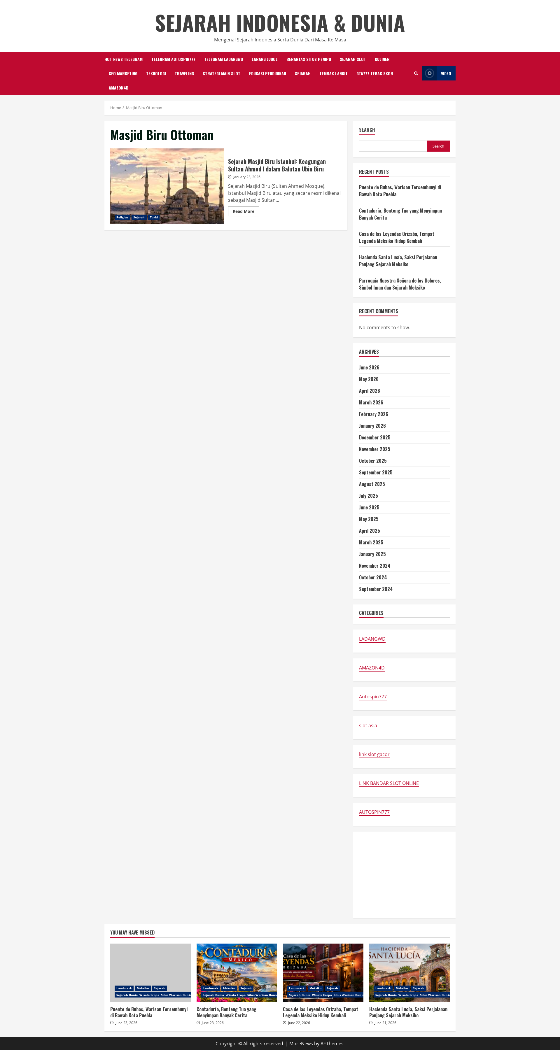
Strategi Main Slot (221, 73)
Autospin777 (373, 696)
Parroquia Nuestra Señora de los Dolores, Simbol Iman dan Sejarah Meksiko (400, 284)
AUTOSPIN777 (374, 812)
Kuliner (382, 59)
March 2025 (371, 542)
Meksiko (143, 988)
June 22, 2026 (299, 1022)
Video (446, 73)
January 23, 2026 (246, 176)
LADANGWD (372, 639)
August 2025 (372, 484)
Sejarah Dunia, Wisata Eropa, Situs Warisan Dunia (154, 995)
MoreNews (301, 1043)
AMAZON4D (118, 88)
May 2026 (369, 379)
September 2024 (376, 589)
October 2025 (373, 460)
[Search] (416, 73)
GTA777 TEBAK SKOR (374, 73)
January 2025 (372, 554)
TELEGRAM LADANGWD (223, 59)
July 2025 (368, 495)
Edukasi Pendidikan (267, 73)
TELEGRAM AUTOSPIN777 (173, 59)
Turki (154, 217)
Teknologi (156, 73)
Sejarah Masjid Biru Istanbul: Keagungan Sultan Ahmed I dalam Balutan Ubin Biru (167, 186)
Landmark (124, 988)
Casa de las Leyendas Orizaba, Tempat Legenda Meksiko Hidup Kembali (396, 237)
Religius (122, 217)
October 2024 (373, 577)
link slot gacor (374, 754)
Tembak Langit (333, 73)
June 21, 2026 (385, 1022)
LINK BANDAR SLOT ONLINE (389, 783)
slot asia (368, 725)
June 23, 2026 (126, 1022)
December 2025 (375, 437)
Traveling (184, 73)
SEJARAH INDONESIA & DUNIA (280, 22)
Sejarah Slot (353, 59)
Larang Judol (265, 59)
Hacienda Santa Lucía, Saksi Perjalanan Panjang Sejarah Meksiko (398, 261)
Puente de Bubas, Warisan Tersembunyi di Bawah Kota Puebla (150, 973)
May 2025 (369, 519)
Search (367, 130)
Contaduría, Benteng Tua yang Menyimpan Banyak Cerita (237, 973)
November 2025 (374, 449)
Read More (246, 212)
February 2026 (373, 414)
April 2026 (369, 390)
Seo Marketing (123, 73)
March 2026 (371, 402)
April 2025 (369, 530)
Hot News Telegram (123, 59)
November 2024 (375, 565)
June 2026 (369, 367)
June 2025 (369, 507)
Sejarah (303, 73)
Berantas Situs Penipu (308, 59)
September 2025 (376, 472)
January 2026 (372, 425)
